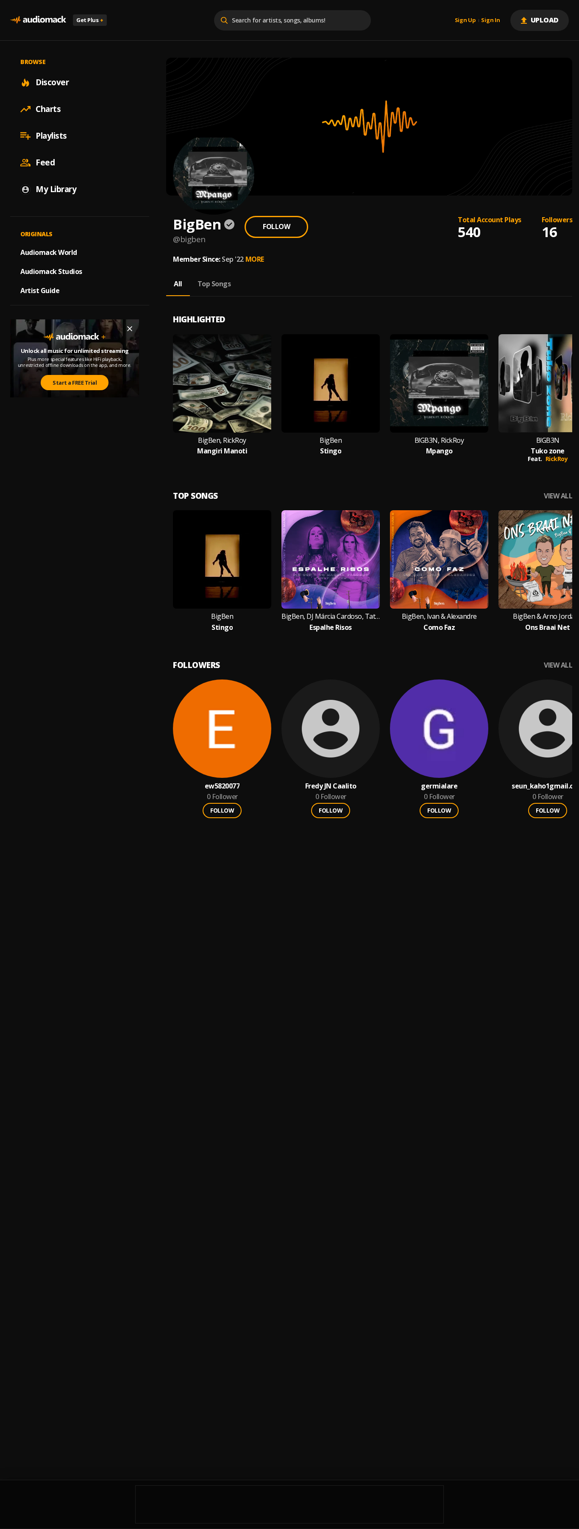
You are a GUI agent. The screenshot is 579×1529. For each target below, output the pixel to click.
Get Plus (89, 20)
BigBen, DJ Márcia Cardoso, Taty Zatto (330, 616)
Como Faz (439, 627)
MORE (254, 259)
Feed (45, 162)
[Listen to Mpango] (439, 383)
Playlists (51, 135)
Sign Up (465, 20)
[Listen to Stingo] (330, 383)
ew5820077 (222, 786)
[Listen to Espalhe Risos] (330, 559)
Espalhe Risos (330, 627)
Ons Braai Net (547, 627)
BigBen (331, 440)
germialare (439, 786)
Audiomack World (48, 252)
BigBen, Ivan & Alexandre (439, 616)
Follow (276, 226)
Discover (52, 82)
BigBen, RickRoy (222, 440)
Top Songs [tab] (214, 283)
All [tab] (178, 283)
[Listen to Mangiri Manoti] (222, 383)
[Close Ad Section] (129, 328)
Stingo (330, 451)
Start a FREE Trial (75, 382)
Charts (48, 109)
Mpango (439, 451)
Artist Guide (39, 290)
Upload (545, 20)
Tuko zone (548, 451)
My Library (56, 189)
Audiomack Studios (51, 271)
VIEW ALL (558, 496)
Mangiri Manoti (222, 451)
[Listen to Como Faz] (439, 559)
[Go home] (38, 20)
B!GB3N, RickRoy (439, 440)
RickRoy (557, 459)
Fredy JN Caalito (330, 786)
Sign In (490, 20)
